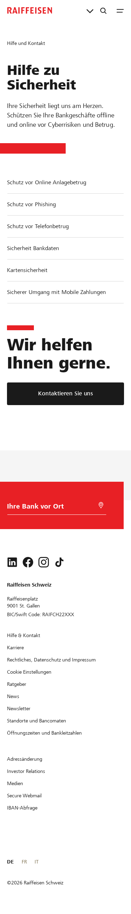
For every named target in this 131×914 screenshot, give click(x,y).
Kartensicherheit (27, 270)
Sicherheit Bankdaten (33, 248)
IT (36, 862)
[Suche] (103, 10)
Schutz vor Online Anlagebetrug (46, 182)
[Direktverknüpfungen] (90, 10)
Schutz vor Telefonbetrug (38, 226)
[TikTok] (59, 562)
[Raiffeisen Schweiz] (30, 10)
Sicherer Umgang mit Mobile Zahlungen (56, 292)
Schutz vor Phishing (31, 204)
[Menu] (120, 10)
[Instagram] (43, 562)
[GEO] (101, 505)
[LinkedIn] (12, 562)
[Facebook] (28, 562)
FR (24, 862)
